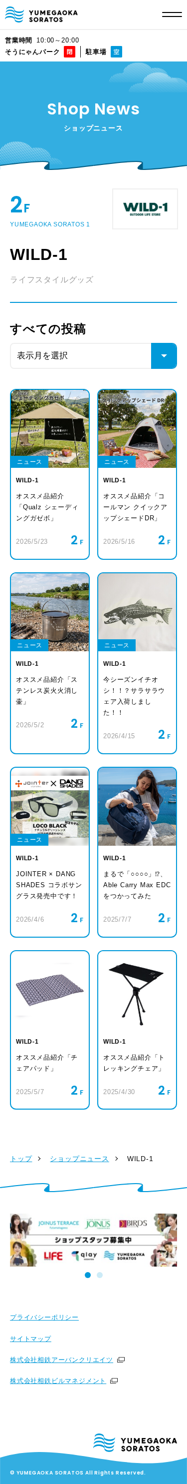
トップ (21, 1159)
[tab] (88, 1275)
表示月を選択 (42, 355)
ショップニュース (79, 1159)
